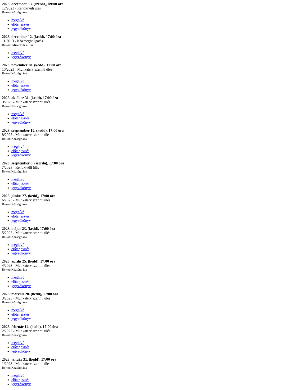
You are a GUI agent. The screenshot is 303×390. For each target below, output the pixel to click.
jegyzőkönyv (21, 29)
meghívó (17, 20)
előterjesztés (20, 24)
